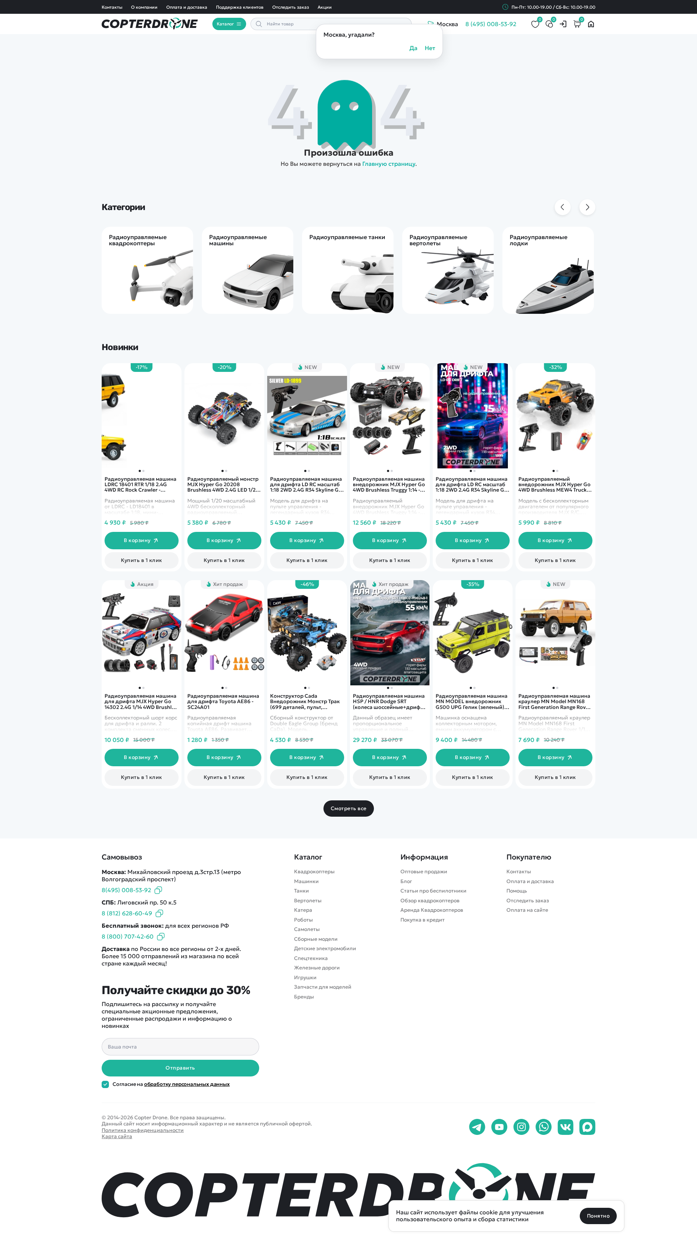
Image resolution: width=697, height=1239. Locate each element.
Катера (303, 910)
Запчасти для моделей (322, 987)
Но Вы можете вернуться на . (349, 163)
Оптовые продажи (423, 872)
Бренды (304, 997)
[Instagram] (521, 1127)
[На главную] (348, 1193)
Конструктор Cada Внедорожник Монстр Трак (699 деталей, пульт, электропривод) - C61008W (305, 701)
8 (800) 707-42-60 (128, 936)
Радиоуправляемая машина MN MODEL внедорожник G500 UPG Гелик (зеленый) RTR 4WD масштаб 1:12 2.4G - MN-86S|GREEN (472, 701)
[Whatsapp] (543, 1127)
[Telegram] (477, 1127)
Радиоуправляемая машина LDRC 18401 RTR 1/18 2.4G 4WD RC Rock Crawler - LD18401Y (140, 484)
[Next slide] (587, 207)
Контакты (112, 7)
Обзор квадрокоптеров (430, 901)
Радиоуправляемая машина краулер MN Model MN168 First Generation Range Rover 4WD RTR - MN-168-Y (554, 701)
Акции (325, 7)
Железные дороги (317, 968)
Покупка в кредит (422, 920)
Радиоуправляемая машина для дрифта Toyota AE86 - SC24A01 (223, 701)
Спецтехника (311, 958)
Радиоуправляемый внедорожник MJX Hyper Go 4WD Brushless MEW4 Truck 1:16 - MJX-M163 (554, 484)
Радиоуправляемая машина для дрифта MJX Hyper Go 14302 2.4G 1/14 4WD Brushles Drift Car (141, 701)
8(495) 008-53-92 (126, 890)
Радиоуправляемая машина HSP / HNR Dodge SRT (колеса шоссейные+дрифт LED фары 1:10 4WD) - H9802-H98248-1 (389, 701)
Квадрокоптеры (314, 872)
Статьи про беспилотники (433, 891)
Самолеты (307, 929)
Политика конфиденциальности (143, 1130)
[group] (147, 270)
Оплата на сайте (527, 910)
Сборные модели (316, 939)
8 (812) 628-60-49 (127, 913)
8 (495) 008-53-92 (490, 24)
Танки (301, 891)
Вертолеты (308, 901)
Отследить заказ (290, 7)
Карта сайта (117, 1136)
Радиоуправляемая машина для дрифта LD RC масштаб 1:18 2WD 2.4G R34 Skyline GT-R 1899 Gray (306, 484)
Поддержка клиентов (239, 7)
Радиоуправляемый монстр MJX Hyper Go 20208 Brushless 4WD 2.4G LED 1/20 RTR (223, 484)
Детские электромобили (325, 948)
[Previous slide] (563, 207)
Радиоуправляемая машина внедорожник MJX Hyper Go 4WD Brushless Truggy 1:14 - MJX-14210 (389, 484)
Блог (406, 881)
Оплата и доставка (186, 7)
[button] (554, 471)
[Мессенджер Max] (587, 1127)
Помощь (516, 891)
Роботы (303, 920)
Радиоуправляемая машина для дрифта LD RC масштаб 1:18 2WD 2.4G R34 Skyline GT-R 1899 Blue (472, 484)
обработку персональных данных (187, 1084)
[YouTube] (499, 1127)
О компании (144, 7)
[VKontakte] (566, 1127)
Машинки (306, 881)
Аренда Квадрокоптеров (431, 910)
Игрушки (305, 978)
